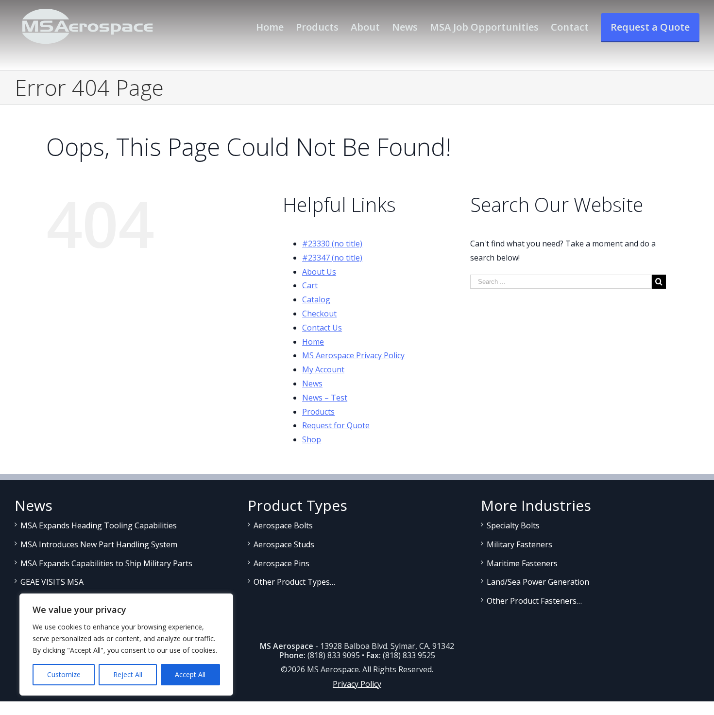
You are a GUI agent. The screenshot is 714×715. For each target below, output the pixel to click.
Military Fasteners (519, 544)
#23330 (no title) (332, 243)
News (312, 383)
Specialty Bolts (513, 525)
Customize (64, 674)
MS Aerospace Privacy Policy (353, 355)
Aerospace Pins (281, 563)
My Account (323, 369)
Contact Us (322, 327)
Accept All (190, 674)
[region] (126, 644)
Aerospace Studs (284, 544)
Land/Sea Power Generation (538, 581)
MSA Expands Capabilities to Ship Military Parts (106, 563)
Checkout (319, 313)
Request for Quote (336, 425)
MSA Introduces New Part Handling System (98, 544)
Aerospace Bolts (283, 525)
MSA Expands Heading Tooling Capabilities (98, 525)
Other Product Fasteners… (534, 600)
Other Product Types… (294, 581)
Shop (311, 439)
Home (313, 341)
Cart (310, 285)
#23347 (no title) (332, 257)
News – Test (324, 397)
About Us (319, 271)
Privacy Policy (357, 684)
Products (318, 411)
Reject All (127, 674)
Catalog (316, 299)
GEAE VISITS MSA (52, 581)
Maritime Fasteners (522, 563)
